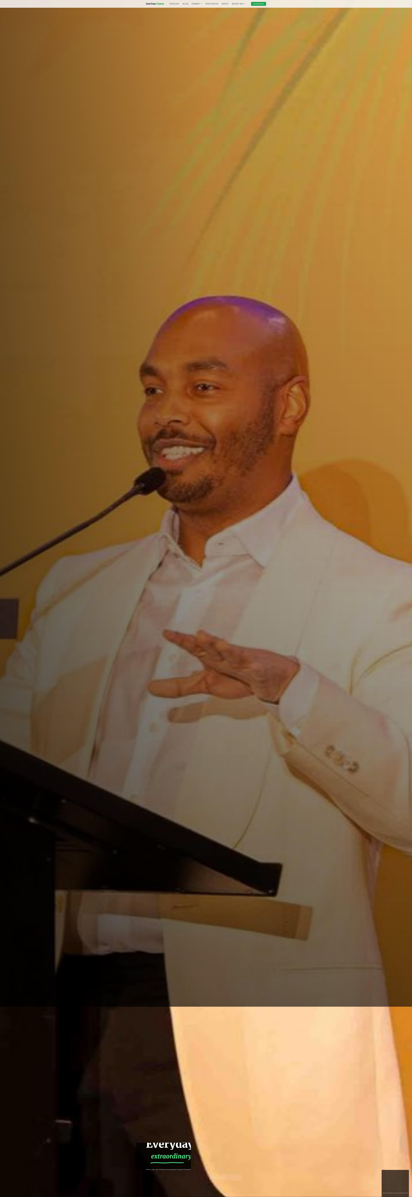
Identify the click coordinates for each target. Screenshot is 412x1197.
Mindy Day (238, 4)
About (225, 4)
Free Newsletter (258, 4)
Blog (185, 4)
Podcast (174, 4)
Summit (196, 4)
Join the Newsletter (253, 1177)
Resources (212, 4)
